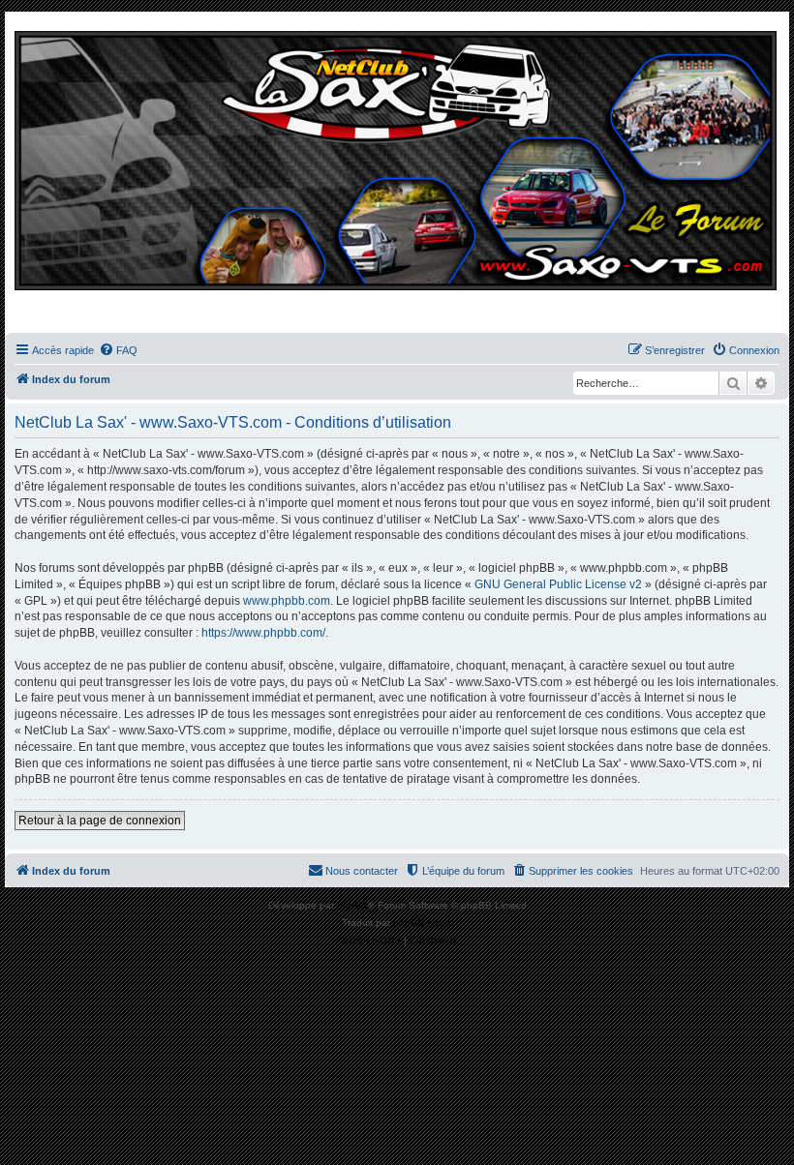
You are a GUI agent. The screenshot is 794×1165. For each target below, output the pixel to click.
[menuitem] (118, 350)
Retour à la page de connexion (99, 820)
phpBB (352, 905)
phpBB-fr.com (423, 922)
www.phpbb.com (286, 601)
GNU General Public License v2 (558, 584)
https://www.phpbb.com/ (263, 633)
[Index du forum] (397, 177)
